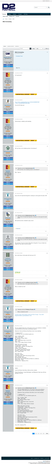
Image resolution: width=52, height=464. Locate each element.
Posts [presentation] (4, 46)
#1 (47, 52)
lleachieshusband (8, 151)
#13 (47, 325)
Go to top (47, 458)
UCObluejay (8, 218)
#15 (47, 385)
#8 (47, 212)
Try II (8, 240)
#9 (47, 235)
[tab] (5, 46)
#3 (47, 100)
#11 (47, 279)
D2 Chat (25, 14)
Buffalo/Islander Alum (8, 199)
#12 (47, 306)
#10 (47, 253)
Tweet (9, 66)
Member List (11, 16)
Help (32, 458)
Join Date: (6, 61)
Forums (4, 14)
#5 (47, 146)
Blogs (9, 14)
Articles (14, 14)
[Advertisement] (26, 33)
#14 (47, 366)
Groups (20, 14)
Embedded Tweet (19, 56)
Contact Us (36, 458)
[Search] (49, 7)
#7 (47, 193)
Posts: (6, 62)
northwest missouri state (8, 259)
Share (9, 64)
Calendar (17, 16)
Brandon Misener (8, 57)
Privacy (42, 458)
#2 (47, 73)
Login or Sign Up (46, 0)
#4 (47, 119)
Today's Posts (5, 16)
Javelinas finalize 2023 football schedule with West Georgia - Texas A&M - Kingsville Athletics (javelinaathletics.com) (29, 315)
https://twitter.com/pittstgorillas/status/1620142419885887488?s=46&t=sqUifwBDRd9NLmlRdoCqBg (27, 103)
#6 (47, 165)
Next (47, 433)
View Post (33, 168)
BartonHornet (8, 105)
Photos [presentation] (17, 46)
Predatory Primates (8, 79)
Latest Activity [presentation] (10, 46)
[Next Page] (43, 48)
